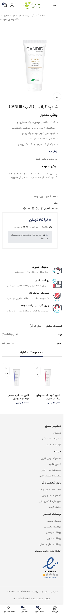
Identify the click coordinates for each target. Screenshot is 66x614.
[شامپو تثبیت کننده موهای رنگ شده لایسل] (47, 377)
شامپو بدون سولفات (9, 19)
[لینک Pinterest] (33, 208)
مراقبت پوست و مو (28, 15)
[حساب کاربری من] (12, 5)
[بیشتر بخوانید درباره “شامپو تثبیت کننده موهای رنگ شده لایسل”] (37, 368)
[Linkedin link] (29, 208)
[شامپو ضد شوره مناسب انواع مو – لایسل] (16, 377)
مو (14, 15)
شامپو (6, 15)
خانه (42, 15)
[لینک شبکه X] (37, 208)
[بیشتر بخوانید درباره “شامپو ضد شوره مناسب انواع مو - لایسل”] (6, 368)
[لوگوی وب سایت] (32, 5)
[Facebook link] (42, 208)
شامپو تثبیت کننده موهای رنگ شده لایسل (48, 397)
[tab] (54, 326)
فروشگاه (57, 433)
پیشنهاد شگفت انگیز (51, 439)
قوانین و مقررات (53, 444)
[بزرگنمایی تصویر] (57, 96)
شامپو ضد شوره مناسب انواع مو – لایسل (18, 397)
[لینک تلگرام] (24, 208)
